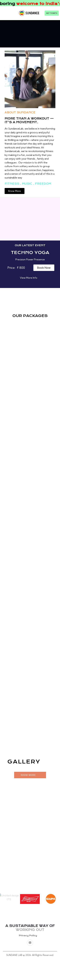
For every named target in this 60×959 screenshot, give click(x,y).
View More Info (29, 277)
